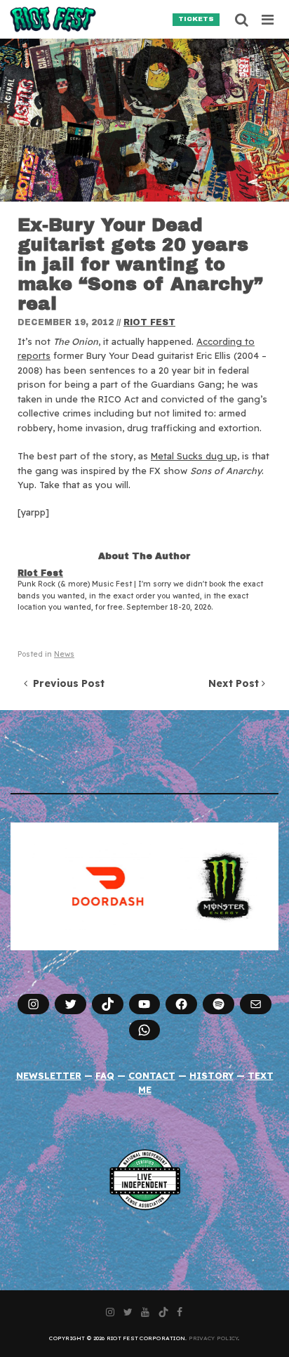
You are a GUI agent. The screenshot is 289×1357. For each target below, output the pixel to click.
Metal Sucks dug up (194, 455)
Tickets (196, 18)
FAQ (104, 1075)
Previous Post (66, 683)
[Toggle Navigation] (268, 20)
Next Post (235, 683)
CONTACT (151, 1075)
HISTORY (211, 1075)
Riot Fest (149, 322)
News (64, 654)
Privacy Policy (213, 1338)
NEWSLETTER (48, 1075)
